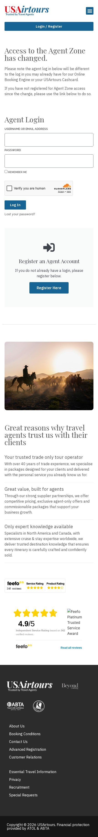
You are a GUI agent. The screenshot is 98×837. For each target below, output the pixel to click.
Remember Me (17, 172)
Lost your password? (20, 214)
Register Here (49, 288)
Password (13, 150)
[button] (89, 11)
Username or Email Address (26, 129)
